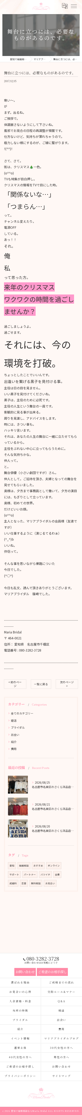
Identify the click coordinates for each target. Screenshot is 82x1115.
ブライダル (18, 727)
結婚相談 (24, 865)
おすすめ (38, 865)
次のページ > (67, 684)
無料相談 (36, 883)
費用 (14, 749)
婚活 (14, 720)
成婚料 (13, 883)
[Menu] (73, 6)
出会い (15, 735)
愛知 (12, 865)
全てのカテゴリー (22, 713)
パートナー (30, 874)
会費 (57, 874)
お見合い (50, 883)
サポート (14, 874)
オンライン (54, 865)
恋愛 (23, 883)
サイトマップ (61, 1076)
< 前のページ (15, 684)
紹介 (14, 742)
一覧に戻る (41, 684)
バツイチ (45, 874)
